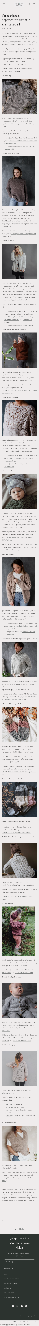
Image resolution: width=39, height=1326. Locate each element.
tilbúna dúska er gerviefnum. (16, 550)
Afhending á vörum (10, 1283)
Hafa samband (9, 1293)
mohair (4, 1181)
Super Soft (9, 1107)
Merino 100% (27, 320)
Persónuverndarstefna (11, 1297)
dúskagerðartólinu (30, 544)
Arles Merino (18, 769)
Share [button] (6, 1220)
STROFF (10, 1316)
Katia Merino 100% (15, 772)
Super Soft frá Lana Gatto (23, 317)
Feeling (8, 1115)
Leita (5, 1274)
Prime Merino (25, 970)
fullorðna (5, 1093)
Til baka (21, 1229)
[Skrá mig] (32, 1261)
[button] (4, 4)
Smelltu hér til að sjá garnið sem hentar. (16, 832)
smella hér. (6, 1031)
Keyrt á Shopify (17, 1316)
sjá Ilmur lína (18, 297)
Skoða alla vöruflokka (11, 1279)
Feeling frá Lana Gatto (11, 320)
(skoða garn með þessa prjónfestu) (23, 234)
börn (12, 1093)
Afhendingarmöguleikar (29, 1316)
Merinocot (9, 1110)
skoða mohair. (28, 325)
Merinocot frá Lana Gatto (15, 537)
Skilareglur (7, 1288)
